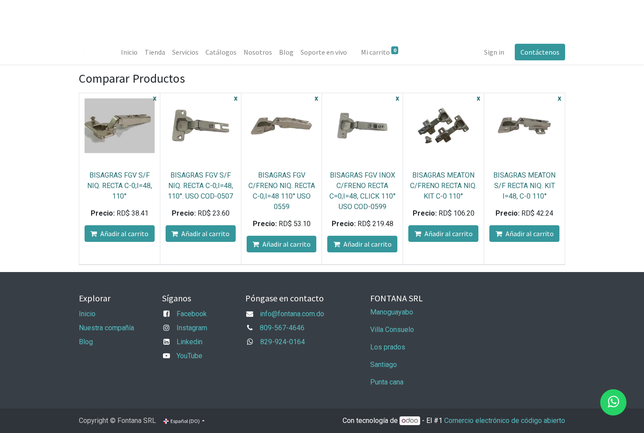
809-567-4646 (282, 328)
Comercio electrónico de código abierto (504, 420)
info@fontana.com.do (292, 314)
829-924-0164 (282, 342)
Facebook (192, 314)
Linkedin (189, 342)
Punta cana (387, 382)
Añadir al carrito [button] (124, 233)
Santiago (383, 364)
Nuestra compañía (106, 328)
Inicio (87, 314)
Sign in (494, 52)
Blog (86, 342)
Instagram (192, 328)
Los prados (387, 347)
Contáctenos (539, 52)
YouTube (189, 356)
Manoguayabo (391, 312)
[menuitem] (129, 52)
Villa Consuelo (392, 329)
